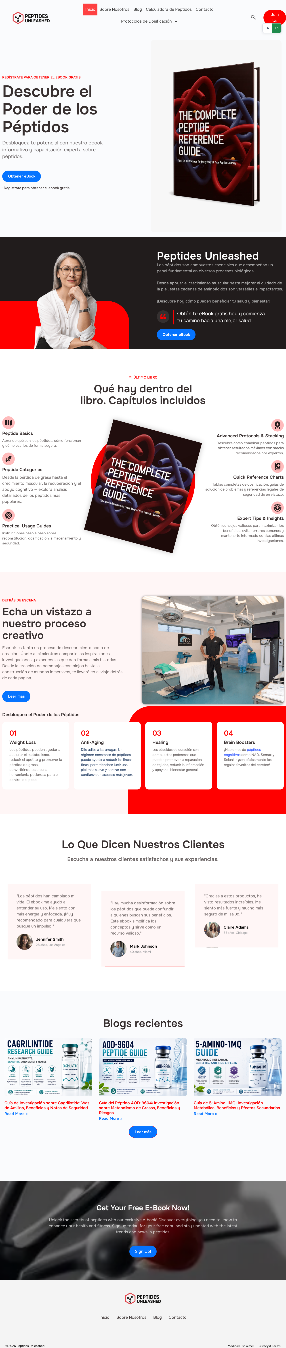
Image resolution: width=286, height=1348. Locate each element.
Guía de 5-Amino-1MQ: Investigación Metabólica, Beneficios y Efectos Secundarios (237, 1105)
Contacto (205, 9)
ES (276, 28)
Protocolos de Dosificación (146, 21)
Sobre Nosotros (114, 9)
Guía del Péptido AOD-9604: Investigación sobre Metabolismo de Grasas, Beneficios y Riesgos (139, 1107)
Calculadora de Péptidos (169, 9)
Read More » (16, 1113)
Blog (137, 9)
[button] (253, 17)
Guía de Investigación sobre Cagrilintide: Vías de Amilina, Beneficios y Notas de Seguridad (46, 1105)
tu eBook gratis (210, 314)
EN (267, 28)
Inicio (90, 9)
